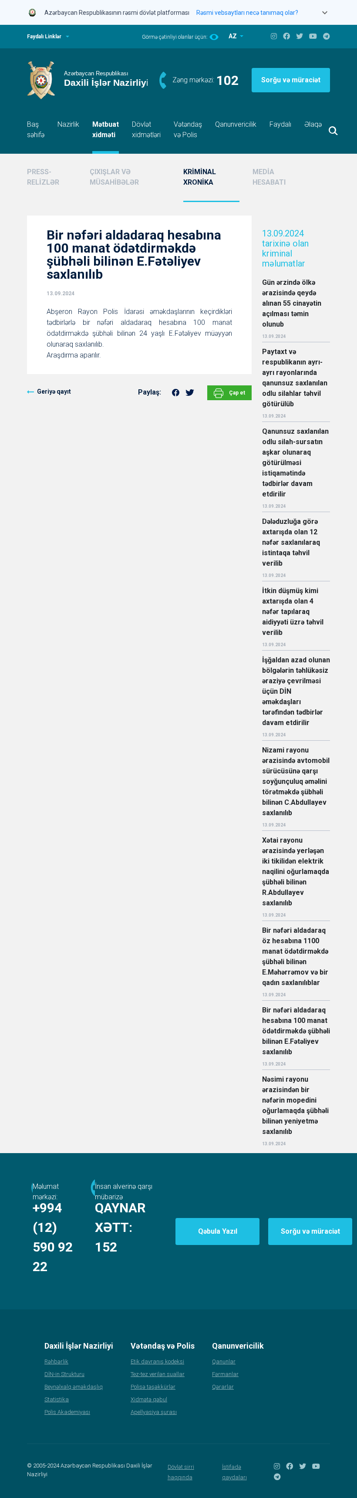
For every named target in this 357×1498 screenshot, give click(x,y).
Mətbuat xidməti (105, 129)
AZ (233, 36)
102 (227, 80)
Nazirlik (68, 124)
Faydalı (280, 124)
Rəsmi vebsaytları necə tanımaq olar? (247, 12)
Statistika (56, 1399)
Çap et (236, 393)
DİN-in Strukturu (64, 1374)
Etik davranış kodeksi (157, 1361)
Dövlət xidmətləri (146, 129)
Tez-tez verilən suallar (158, 1374)
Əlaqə (313, 124)
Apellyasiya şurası (154, 1412)
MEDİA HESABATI (269, 177)
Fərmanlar (225, 1374)
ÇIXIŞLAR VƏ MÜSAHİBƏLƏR (114, 177)
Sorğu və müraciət (290, 80)
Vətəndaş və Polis (188, 129)
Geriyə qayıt (54, 391)
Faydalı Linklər (44, 37)
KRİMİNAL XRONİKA (199, 177)
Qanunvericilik (235, 124)
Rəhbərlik (56, 1361)
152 (106, 1247)
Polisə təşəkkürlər (153, 1386)
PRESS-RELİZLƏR (43, 177)
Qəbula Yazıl (217, 1231)
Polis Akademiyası (67, 1412)
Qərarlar (223, 1386)
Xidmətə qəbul (149, 1399)
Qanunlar (224, 1361)
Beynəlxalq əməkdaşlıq (73, 1386)
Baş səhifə (35, 129)
